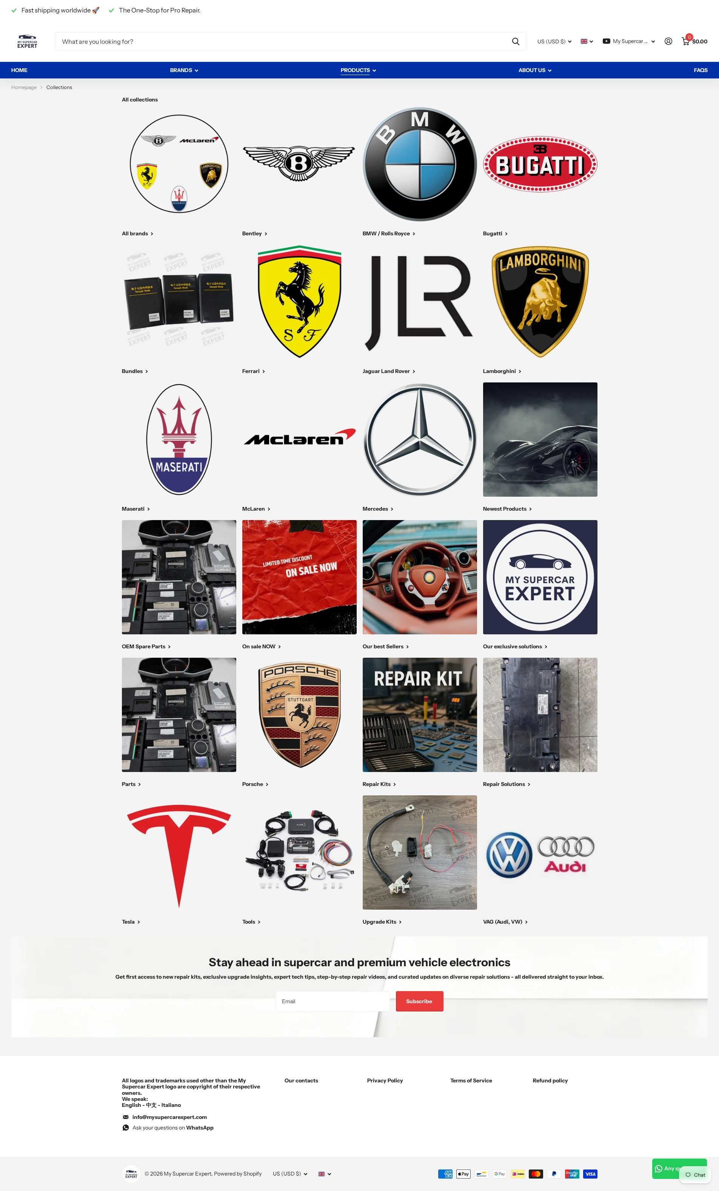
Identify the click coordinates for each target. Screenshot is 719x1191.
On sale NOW (259, 646)
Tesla (129, 921)
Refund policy (550, 1080)
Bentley (252, 233)
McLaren (254, 508)
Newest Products (505, 508)
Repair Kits (377, 784)
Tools (249, 921)
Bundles (133, 371)
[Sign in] (668, 41)
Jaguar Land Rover (387, 371)
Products (355, 70)
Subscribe (419, 1001)
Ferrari (251, 371)
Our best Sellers (384, 646)
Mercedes (376, 508)
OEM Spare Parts (144, 646)
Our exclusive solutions (513, 646)
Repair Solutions (504, 784)
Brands (181, 70)
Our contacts (301, 1080)
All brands (135, 233)
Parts (129, 784)
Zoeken (515, 41)
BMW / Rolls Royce (387, 233)
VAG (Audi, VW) (503, 921)
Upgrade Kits (380, 921)
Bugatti (493, 233)
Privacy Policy (385, 1080)
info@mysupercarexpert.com (169, 1117)
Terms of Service (471, 1080)
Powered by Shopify (238, 1173)
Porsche (253, 784)
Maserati (134, 508)
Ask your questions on (173, 1127)
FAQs (701, 70)
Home (19, 70)
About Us (532, 70)
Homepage (24, 87)
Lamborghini (500, 371)
